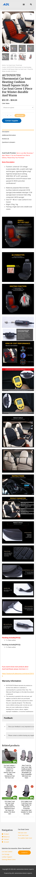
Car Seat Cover (11, 65)
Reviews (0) (5, 139)
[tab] (18, 131)
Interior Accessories (9, 848)
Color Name (5, 103)
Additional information (9, 135)
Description (5, 131)
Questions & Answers (8, 142)
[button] (23, 4)
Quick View (9, 762)
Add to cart (19, 115)
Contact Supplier (11, 120)
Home (4, 65)
